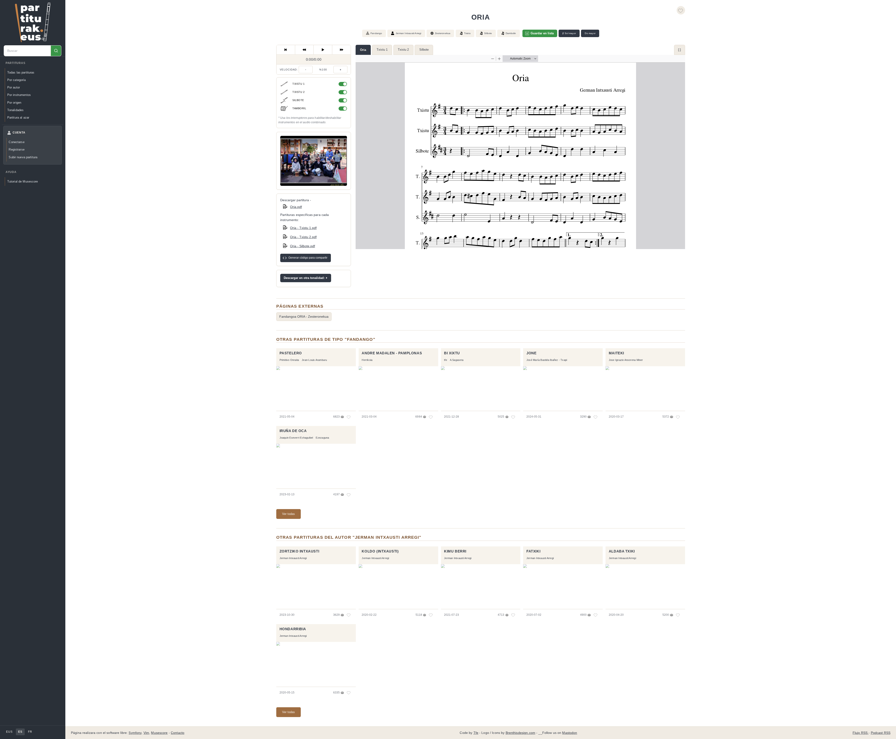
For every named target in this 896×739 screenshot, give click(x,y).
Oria (363, 50)
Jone (531, 353)
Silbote (424, 49)
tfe (445, 360)
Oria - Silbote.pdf (302, 246)
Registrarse (16, 149)
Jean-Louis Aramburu (314, 360)
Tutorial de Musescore (22, 181)
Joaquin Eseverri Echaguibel (296, 437)
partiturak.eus (32, 22)
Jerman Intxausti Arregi (408, 33)
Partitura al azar (18, 117)
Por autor (13, 87)
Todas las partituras (21, 72)
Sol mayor (569, 33)
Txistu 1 (382, 49)
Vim (146, 733)
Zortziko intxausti (299, 551)
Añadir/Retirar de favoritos (681, 10)
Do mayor (590, 33)
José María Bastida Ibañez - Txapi (546, 360)
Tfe (475, 733)
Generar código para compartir (307, 257)
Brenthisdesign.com (520, 733)
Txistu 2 (403, 49)
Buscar (56, 51)
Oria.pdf (296, 207)
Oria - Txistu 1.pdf (303, 228)
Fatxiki (533, 551)
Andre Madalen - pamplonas (392, 353)
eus (9, 731)
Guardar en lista (542, 33)
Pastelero (291, 353)
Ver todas (288, 514)
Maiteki (616, 353)
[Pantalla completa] (679, 50)
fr (30, 731)
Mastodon (569, 733)
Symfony (135, 733)
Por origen (14, 102)
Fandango (376, 33)
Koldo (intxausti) (380, 551)
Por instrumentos (19, 95)
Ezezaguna (322, 437)
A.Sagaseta (456, 360)
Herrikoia (367, 360)
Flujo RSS (860, 733)
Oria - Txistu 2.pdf (303, 237)
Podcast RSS (881, 733)
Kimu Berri (455, 551)
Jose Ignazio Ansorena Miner (626, 360)
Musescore (159, 733)
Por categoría (16, 80)
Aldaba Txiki (622, 551)
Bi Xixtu (452, 353)
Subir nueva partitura (23, 157)
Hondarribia (293, 629)
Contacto (177, 733)
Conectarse (16, 142)
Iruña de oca (293, 431)
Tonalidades (15, 110)
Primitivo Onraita (289, 360)
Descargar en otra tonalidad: (304, 278)
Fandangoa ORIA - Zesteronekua (304, 316)
